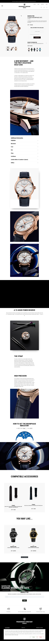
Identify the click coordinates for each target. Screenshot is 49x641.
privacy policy (37, 34)
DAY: (17, 428)
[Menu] (2, 6)
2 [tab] (24, 513)
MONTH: (21, 428)
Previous (2, 497)
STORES (38, 4)
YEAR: (29, 428)
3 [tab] (25, 513)
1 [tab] (23, 513)
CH (46, 4)
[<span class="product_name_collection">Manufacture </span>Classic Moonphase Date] (29, 49)
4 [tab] (26, 554)
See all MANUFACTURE (24, 557)
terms (34, 34)
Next (46, 497)
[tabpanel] (13, 497)
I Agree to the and (35, 34)
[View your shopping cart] (46, 7)
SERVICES (35, 4)
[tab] (37, 43)
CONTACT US (42, 4)
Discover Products (6, 590)
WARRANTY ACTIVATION (39, 627)
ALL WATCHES (7, 627)
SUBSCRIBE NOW (37, 37)
